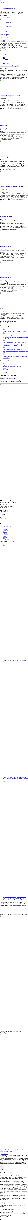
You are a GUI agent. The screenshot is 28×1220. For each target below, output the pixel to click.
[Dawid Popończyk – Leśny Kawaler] (14, 183)
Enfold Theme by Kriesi (6, 1151)
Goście (5, 365)
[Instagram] (1, 520)
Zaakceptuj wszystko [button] (11, 1165)
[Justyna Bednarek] (14, 243)
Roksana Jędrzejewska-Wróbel (10, 96)
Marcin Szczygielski (6, 216)
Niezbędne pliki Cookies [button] (6, 1208)
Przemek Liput (4, 157)
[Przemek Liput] (14, 153)
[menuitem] (15, 8)
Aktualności (6, 530)
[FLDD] (2, 2)
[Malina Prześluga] (14, 274)
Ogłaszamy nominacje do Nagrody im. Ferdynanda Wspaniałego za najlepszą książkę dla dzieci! (15, 351)
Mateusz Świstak (5, 309)
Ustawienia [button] (3, 1165)
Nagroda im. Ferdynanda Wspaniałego (12, 366)
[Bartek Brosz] (14, 122)
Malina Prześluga (5, 277)
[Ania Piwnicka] (14, 31)
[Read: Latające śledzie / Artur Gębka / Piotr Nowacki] (4, 329)
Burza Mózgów (7, 526)
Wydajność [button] (2, 1192)
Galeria (5, 364)
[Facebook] (0, 520)
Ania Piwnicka (4, 34)
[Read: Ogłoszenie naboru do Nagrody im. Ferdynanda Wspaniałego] (4, 354)
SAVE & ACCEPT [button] (5, 1216)
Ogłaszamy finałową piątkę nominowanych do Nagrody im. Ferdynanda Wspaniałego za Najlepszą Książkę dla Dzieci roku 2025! (14, 344)
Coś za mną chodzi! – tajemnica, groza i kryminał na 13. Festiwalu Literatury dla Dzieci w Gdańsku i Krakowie (15, 337)
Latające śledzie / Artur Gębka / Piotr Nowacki (14, 331)
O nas (4, 368)
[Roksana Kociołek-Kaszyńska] (14, 62)
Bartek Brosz (4, 125)
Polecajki (5, 369)
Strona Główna (7, 527)
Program (5, 372)
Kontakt (5, 537)
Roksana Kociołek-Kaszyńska (9, 66)
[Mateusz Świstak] (14, 305)
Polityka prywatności (8, 539)
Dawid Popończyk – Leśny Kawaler (11, 186)
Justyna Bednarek (6, 246)
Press (4, 370)
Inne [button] (1, 1201)
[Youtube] (2, 520)
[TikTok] (3, 520)
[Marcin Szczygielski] (14, 213)
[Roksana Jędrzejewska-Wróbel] (14, 92)
